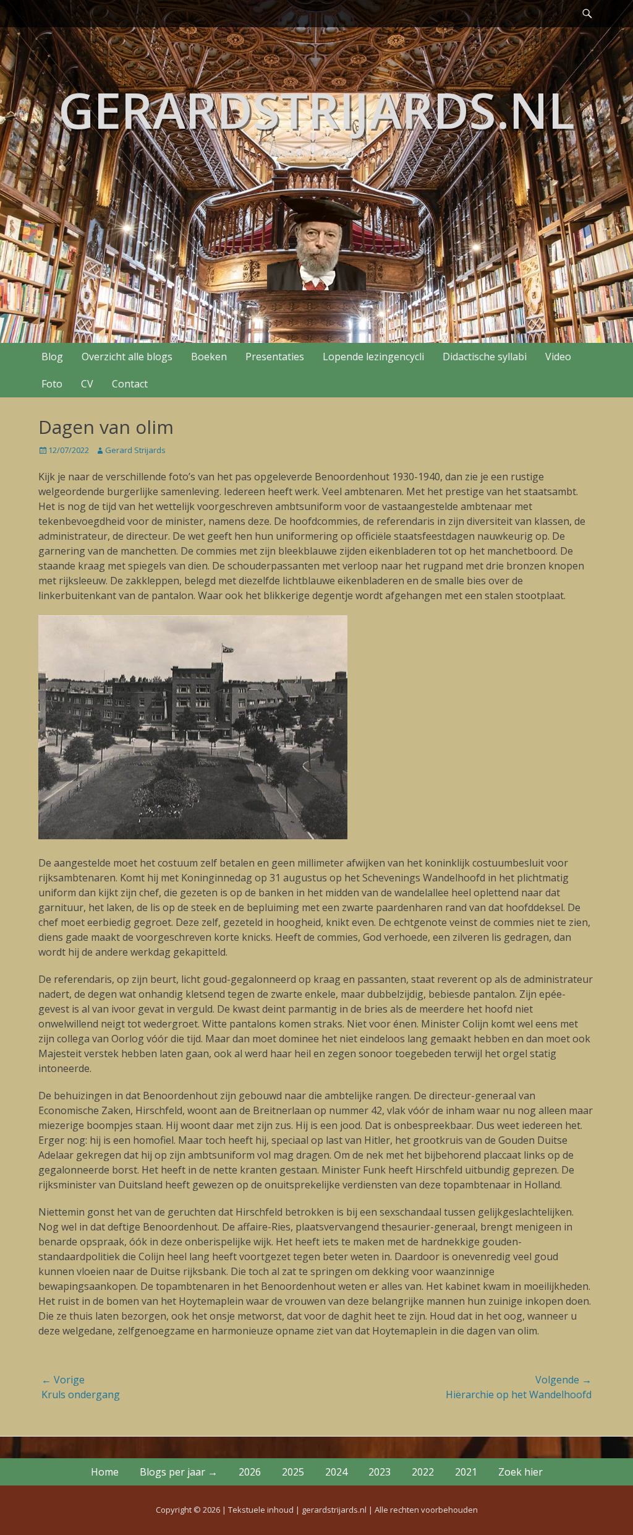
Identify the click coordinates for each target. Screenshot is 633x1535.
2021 (466, 1472)
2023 (379, 1472)
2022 (423, 1472)
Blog (52, 356)
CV (87, 384)
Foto (51, 384)
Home (105, 1472)
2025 (293, 1472)
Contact (130, 384)
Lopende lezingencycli (373, 356)
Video (558, 356)
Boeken (209, 356)
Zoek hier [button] (520, 1472)
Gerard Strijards (135, 450)
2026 (250, 1472)
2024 (336, 1472)
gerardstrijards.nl (316, 109)
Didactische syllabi (485, 356)
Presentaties (274, 356)
